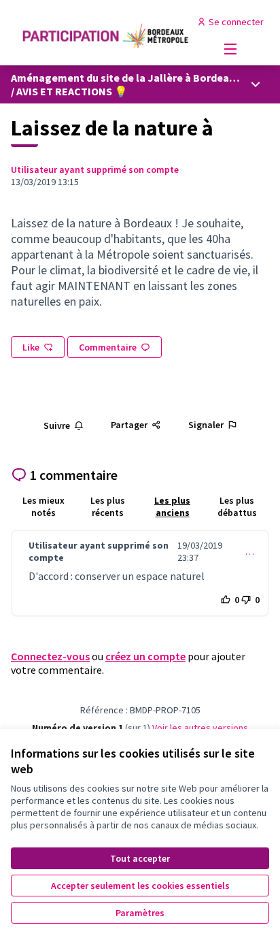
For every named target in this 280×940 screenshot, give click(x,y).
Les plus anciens (172, 506)
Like (30, 347)
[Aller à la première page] (106, 33)
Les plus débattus (237, 506)
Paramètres (140, 913)
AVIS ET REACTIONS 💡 (72, 91)
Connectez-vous (50, 656)
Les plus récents (107, 506)
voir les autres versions (200, 728)
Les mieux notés (43, 506)
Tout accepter (140, 858)
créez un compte (145, 656)
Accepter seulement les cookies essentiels (140, 885)
